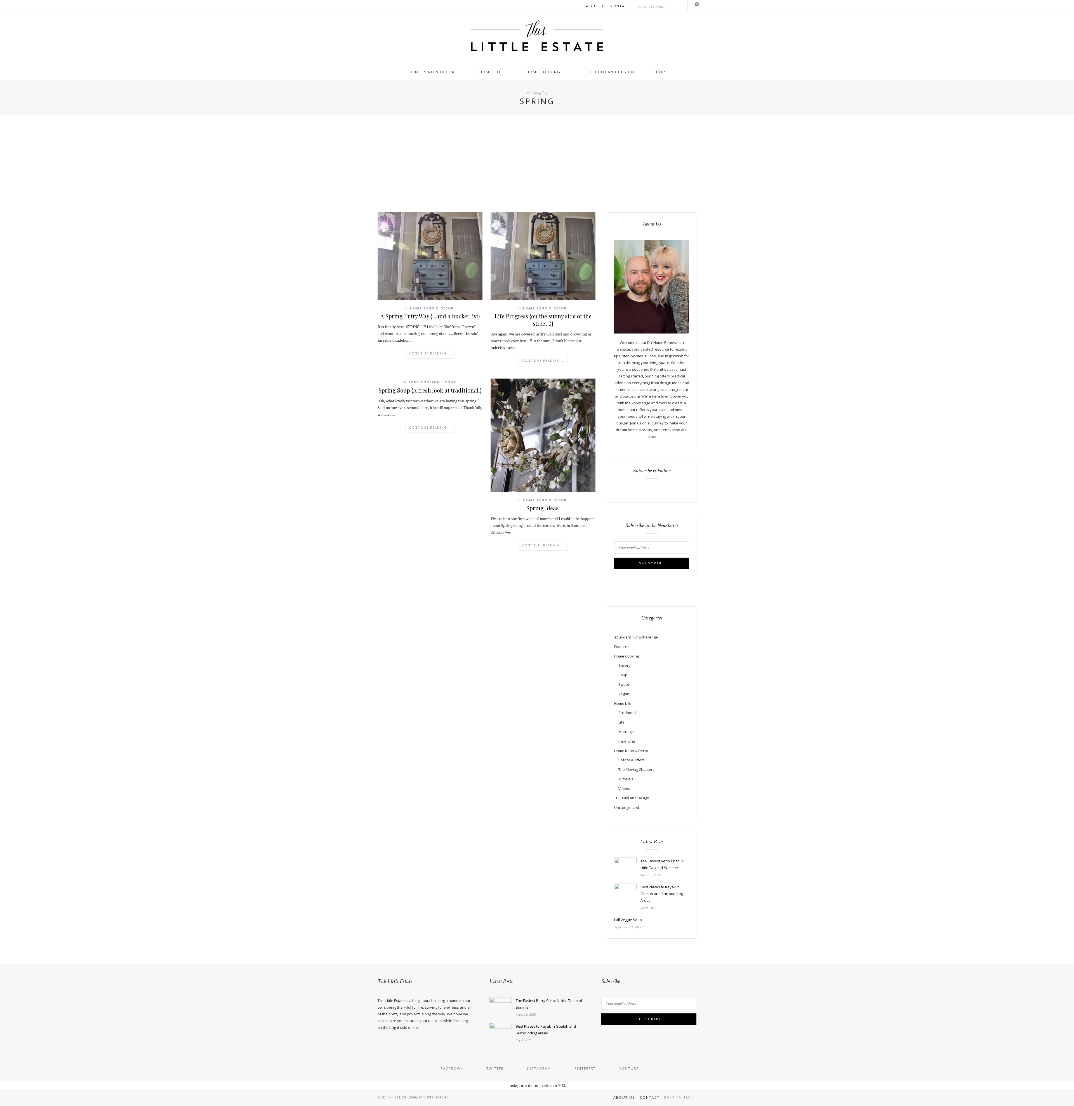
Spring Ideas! (543, 508)
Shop (659, 71)
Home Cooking (543, 71)
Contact (620, 6)
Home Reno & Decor (432, 71)
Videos (624, 788)
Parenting (626, 741)
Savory (624, 665)
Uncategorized (626, 807)
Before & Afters (631, 759)
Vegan (623, 693)
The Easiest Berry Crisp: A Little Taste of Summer (662, 864)
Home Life (490, 71)
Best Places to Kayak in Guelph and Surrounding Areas (661, 893)
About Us (596, 6)
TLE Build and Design (609, 71)
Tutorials (625, 778)
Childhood (627, 712)
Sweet (623, 684)
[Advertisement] (537, 156)
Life (621, 722)
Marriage (626, 731)
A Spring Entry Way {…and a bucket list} (430, 316)
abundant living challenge (636, 637)
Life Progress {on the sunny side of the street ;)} (543, 319)
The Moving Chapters (636, 769)
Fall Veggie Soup (628, 919)
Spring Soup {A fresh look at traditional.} (430, 390)
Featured (622, 646)
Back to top (678, 1097)
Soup (450, 382)
